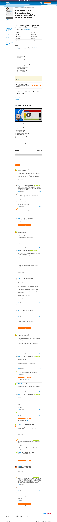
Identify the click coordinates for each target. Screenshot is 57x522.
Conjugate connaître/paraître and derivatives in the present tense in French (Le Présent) (9, 34)
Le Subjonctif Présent (27, 29)
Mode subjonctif (17, 97)
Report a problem (8, 20)
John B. (19, 310)
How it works (8, 513)
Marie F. (19, 278)
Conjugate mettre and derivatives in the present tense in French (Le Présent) (9, 43)
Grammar (21, 7)
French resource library (19, 513)
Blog (27, 513)
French (16, 7)
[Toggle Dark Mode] (41, 3)
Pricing (30, 2)
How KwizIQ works (16, 2)
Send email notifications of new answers (21, 163)
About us (17, 517)
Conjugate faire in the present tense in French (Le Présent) (9, 29)
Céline (19, 250)
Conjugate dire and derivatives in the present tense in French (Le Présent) (9, 38)
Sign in (33, 2)
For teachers (26, 2)
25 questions (7, 19)
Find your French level (36, 85)
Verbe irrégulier (17, 99)
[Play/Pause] (24, 56)
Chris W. (19, 185)
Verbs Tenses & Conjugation (29, 7)
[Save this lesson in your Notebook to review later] (9, 18)
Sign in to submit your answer (24, 225)
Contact (27, 517)
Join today (27, 226)
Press (27, 516)
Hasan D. (19, 492)
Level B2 (24, 7)
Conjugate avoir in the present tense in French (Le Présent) (9, 26)
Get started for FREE (47, 2)
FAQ (6, 515)
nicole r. (19, 169)
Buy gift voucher (18, 515)
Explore (21, 2)
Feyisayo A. (20, 383)
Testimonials (7, 516)
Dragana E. (20, 424)
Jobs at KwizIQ (28, 515)
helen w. (19, 466)
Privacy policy (8, 521)
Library (19, 7)
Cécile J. (19, 356)
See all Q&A (39, 150)
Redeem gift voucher (19, 516)
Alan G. (19, 440)
